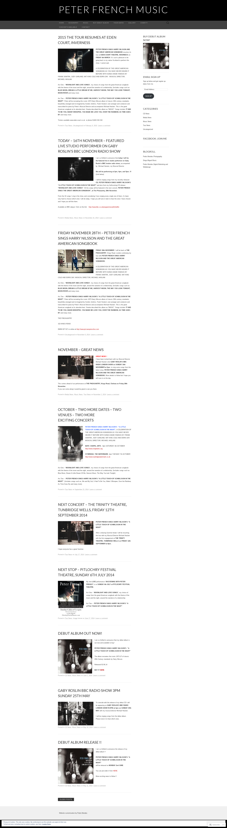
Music (85, 23)
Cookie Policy (46, 824)
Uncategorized (78, 125)
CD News (68, 675)
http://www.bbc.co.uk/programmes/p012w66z (104, 207)
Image (75, 618)
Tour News (68, 125)
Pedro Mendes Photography (152, 156)
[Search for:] (167, 23)
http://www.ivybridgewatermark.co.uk (97, 457)
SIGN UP (148, 96)
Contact (86, 27)
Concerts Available (68, 27)
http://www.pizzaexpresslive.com (87, 329)
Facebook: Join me (155, 138)
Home (61, 23)
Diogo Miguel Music (150, 160)
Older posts (66, 799)
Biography (73, 23)
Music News (78, 218)
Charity (144, 23)
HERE (102, 670)
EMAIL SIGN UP (151, 76)
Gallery (132, 23)
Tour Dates (119, 23)
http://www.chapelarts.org (94, 449)
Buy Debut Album (101, 23)
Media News (69, 218)
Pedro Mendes (82, 813)
